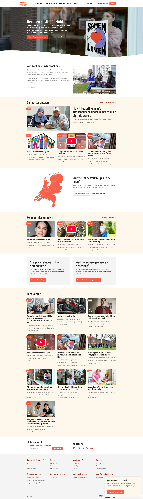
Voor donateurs (32, 474)
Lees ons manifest (58, 37)
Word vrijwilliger (103, 3)
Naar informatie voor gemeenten (88, 280)
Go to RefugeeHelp (37, 280)
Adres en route (54, 463)
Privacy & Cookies (101, 468)
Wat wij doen (39, 3)
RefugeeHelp (99, 477)
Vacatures (76, 460)
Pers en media (54, 468)
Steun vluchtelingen (51, 3)
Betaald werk (76, 463)
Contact (52, 460)
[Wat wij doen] (94, 79)
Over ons (62, 3)
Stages (75, 468)
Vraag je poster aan (115, 492)
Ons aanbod (53, 477)
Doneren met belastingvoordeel (36, 480)
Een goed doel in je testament (35, 483)
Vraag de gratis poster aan (37, 37)
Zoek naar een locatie (81, 193)
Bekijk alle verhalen (107, 217)
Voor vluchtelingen (102, 474)
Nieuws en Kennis (72, 3)
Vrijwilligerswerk (77, 466)
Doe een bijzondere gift (33, 477)
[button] (120, 4)
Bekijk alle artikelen (107, 102)
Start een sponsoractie (33, 466)
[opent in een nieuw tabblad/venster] (101, 498)
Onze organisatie (101, 466)
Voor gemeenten (55, 474)
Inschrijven (57, 448)
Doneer (113, 3)
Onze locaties (53, 466)
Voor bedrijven (78, 474)
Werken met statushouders (80, 477)
